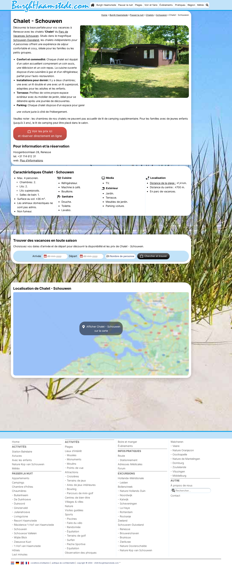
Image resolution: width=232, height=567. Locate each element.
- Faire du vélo (73, 522)
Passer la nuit (125, 5)
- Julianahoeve (21, 512)
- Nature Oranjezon (182, 450)
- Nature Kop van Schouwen (135, 550)
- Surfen (70, 539)
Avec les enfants (22, 460)
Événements (166, 5)
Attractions (71, 472)
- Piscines (71, 518)
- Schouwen (19, 529)
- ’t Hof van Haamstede (26, 545)
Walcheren (177, 441)
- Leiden (123, 482)
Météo (200, 5)
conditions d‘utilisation (40, 563)
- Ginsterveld (20, 507)
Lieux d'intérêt (73, 451)
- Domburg (177, 462)
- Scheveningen (127, 503)
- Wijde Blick (19, 537)
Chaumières (19, 490)
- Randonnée (72, 527)
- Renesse (124, 529)
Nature (69, 506)
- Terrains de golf (75, 535)
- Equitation (72, 548)
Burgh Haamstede (106, 5)
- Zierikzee (124, 541)
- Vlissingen (178, 471)
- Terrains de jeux (75, 480)
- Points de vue (74, 467)
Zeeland (122, 520)
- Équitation (72, 531)
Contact (175, 495)
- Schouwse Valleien (24, 533)
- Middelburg (178, 475)
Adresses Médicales (130, 464)
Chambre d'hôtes (22, 486)
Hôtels (16, 550)
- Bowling (70, 489)
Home (15, 441)
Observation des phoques (81, 552)
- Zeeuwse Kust (21, 541)
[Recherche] (207, 5)
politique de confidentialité (63, 563)
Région (191, 5)
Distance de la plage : (163, 183)
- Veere (175, 445)
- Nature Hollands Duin (131, 490)
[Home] (92, 5)
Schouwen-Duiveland (26, 39)
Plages (138, 5)
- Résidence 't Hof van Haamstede (33, 524)
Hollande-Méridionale (131, 478)
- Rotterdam (125, 512)
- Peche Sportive (75, 544)
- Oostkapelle (179, 454)
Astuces (17, 455)
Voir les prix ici (40, 133)
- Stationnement (127, 460)
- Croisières (72, 476)
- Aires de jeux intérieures (80, 484)
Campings (18, 482)
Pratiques (180, 5)
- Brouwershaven (128, 533)
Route (121, 455)
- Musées (70, 455)
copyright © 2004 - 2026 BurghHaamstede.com (98, 563)
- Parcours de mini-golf (79, 493)
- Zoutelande (178, 467)
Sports (69, 514)
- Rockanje (124, 516)
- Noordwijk (125, 495)
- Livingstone (20, 516)
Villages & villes (74, 501)
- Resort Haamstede (24, 520)
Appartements (20, 478)
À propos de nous (181, 485)
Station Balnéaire (22, 451)
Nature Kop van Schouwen (28, 464)
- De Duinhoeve (21, 499)
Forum (121, 468)
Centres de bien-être (77, 497)
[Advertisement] (206, 94)
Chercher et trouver (155, 256)
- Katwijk (123, 499)
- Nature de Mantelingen (185, 458)
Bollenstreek (125, 486)
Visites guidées (74, 510)
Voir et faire (150, 5)
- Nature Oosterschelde (132, 545)
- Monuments (73, 459)
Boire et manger (127, 441)
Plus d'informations (31, 160)
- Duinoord (18, 503)
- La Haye (124, 507)
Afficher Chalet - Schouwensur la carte (103, 328)
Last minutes (20, 554)
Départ (73, 256)
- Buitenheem (20, 495)
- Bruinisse (124, 537)
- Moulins (70, 463)
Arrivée (37, 256)
